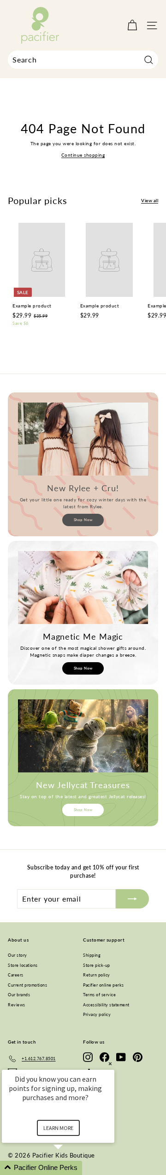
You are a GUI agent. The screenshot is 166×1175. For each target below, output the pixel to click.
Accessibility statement (106, 1004)
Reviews (16, 1004)
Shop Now (83, 519)
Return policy (96, 974)
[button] (69, 1168)
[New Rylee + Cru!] (83, 439)
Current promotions (27, 985)
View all (149, 200)
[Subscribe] (132, 898)
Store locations (23, 965)
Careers (16, 974)
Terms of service (99, 994)
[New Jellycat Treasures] (83, 735)
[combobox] (83, 60)
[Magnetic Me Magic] (83, 587)
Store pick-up (96, 965)
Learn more (58, 1127)
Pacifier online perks (103, 985)
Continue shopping (83, 155)
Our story (17, 955)
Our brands (19, 994)
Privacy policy (97, 1014)
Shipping (92, 955)
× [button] (110, 1063)
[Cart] (132, 25)
